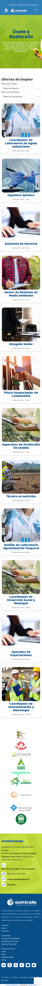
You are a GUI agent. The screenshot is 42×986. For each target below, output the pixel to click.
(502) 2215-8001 (28, 869)
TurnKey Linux (32, 985)
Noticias (12, 5)
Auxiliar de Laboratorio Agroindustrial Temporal (21, 546)
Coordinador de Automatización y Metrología (21, 707)
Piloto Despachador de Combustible (21, 394)
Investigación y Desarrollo (9, 941)
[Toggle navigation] (36, 10)
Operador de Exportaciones (21, 653)
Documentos (32, 5)
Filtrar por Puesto (9, 83)
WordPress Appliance (12, 985)
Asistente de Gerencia (21, 243)
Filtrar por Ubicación (10, 92)
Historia (4, 928)
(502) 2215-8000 (13, 869)
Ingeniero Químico (21, 195)
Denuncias (21, 5)
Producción (5, 931)
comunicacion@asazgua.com (18, 879)
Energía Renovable (7, 957)
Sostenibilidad (5, 936)
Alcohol (3, 952)
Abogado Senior (21, 344)
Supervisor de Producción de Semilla (21, 446)
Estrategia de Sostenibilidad (10, 938)
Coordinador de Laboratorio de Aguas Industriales (21, 143)
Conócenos (5, 925)
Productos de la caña (8, 949)
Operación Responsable (9, 944)
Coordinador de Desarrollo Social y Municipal (21, 600)
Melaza (3, 960)
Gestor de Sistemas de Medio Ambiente (21, 294)
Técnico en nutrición (21, 496)
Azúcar (3, 954)
